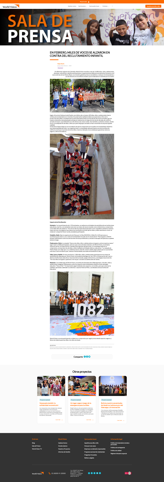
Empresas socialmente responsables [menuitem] (94, 449)
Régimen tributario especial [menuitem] (119, 453)
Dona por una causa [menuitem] (90, 446)
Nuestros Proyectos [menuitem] (64, 449)
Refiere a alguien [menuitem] (89, 458)
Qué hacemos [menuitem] (82, 6)
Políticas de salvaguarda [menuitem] (118, 447)
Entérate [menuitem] (105, 6)
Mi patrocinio (83, 1)
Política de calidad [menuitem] (116, 450)
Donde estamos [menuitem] (62, 446)
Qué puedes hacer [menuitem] (94, 6)
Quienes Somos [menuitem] (62, 443)
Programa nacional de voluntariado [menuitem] (94, 452)
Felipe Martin (60, 63)
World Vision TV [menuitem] (37, 449)
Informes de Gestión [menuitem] (64, 452)
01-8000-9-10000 (59, 473)
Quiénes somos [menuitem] (72, 6)
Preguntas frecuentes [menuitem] (90, 455)
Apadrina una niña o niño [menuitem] (91, 443)
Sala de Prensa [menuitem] (36, 446)
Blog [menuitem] (33, 443)
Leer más (58, 419)
